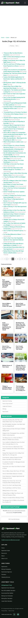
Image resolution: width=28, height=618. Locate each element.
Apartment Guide (5, 550)
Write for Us (4, 558)
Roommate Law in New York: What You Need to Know (20, 282)
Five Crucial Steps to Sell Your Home (19, 348)
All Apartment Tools (6, 585)
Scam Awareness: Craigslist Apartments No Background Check (6, 326)
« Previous (11, 45)
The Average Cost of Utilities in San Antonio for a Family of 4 (20, 388)
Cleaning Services (5, 577)
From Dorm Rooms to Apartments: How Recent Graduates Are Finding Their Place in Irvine (13, 448)
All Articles (16, 519)
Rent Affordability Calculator (8, 590)
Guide (7, 37)
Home (2, 37)
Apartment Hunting (7, 401)
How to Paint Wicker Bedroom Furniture (20, 305)
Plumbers (3, 574)
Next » (17, 45)
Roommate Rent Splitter (7, 593)
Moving (4, 409)
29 (24, 259)
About (2, 556)
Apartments (4, 566)
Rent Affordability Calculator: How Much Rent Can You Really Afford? (6, 283)
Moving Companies (6, 569)
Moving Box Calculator (6, 598)
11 (15, 259)
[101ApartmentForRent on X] (14, 614)
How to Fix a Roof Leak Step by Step (6, 348)
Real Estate (5, 411)
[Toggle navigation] (25, 2)
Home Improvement (7, 403)
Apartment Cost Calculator (8, 588)
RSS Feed (11, 519)
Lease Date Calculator (6, 601)
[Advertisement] (14, 21)
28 (22, 259)
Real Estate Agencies (6, 572)
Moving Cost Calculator (7, 596)
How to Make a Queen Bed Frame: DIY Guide (7, 305)
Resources (4, 553)
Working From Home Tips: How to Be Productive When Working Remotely (20, 325)
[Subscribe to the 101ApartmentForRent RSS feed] (18, 614)
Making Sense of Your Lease (7, 366)
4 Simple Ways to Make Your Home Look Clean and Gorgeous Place (21, 368)
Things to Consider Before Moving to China (7, 387)
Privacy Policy (4, 610)
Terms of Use (11, 610)
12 (17, 259)
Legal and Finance (7, 406)
